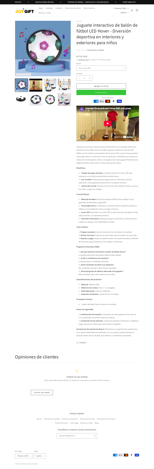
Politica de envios (61, 423)
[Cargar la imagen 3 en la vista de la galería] (50, 85)
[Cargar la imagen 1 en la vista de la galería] (21, 85)
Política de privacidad (52, 419)
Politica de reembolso (70, 419)
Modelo (78, 64)
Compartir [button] (82, 343)
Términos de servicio (87, 419)
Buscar (39, 419)
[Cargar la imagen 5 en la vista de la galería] (21, 99)
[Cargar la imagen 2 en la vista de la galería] (35, 85)
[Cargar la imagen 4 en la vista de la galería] (64, 85)
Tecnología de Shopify (31, 464)
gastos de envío (84, 59)
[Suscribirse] (94, 435)
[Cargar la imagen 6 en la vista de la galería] (35, 99)
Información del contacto (106, 419)
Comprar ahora (101, 92)
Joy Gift (22, 464)
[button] (132, 10)
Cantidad (79, 74)
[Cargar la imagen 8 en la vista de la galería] (64, 99)
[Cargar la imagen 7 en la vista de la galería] (50, 99)
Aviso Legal (74, 423)
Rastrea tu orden (86, 423)
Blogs (97, 423)
